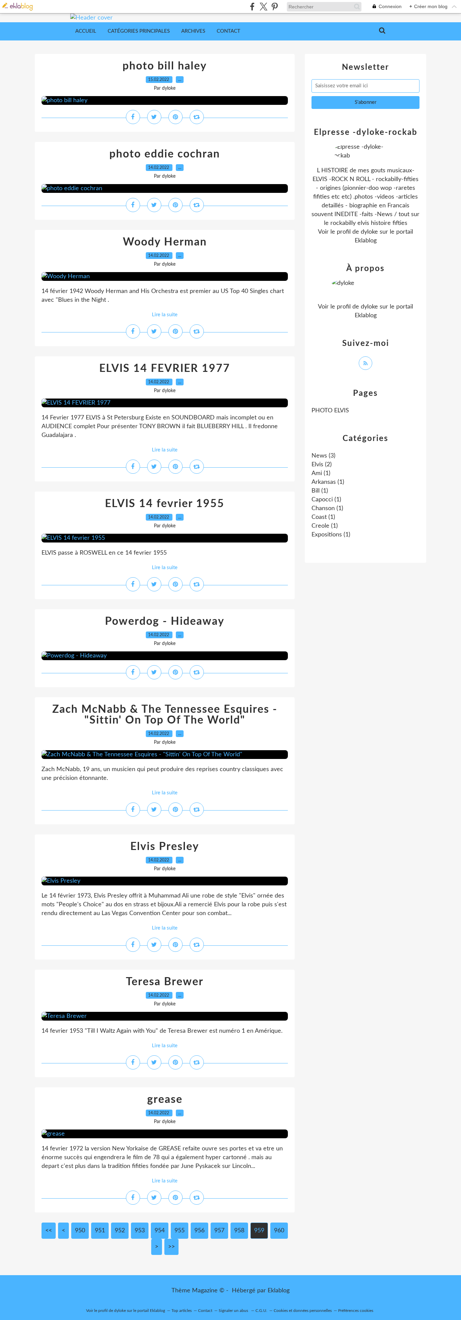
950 (80, 1231)
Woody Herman (165, 242)
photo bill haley (165, 66)
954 (160, 1231)
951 (100, 1231)
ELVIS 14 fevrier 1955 (164, 503)
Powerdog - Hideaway (164, 621)
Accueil (85, 31)
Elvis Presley (164, 846)
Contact (228, 31)
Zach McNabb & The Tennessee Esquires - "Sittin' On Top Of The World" (164, 715)
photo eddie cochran (164, 154)
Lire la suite (165, 314)
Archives (193, 31)
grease (165, 1099)
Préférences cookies (355, 1311)
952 (120, 1231)
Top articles (181, 1311)
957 (219, 1231)
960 (279, 1231)
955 (179, 1231)
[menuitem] (85, 31)
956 (199, 1231)
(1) (320, 473)
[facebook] (252, 6)
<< (48, 1231)
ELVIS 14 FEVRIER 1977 (164, 368)
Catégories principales (139, 31)
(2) (321, 465)
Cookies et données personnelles (303, 1311)
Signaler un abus (234, 1311)
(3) (323, 456)
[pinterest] (274, 6)
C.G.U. (261, 1311)
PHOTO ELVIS (330, 411)
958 (239, 1231)
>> (171, 1247)
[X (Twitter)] (263, 6)
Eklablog (279, 1291)
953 (140, 1231)
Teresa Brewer (165, 981)
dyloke (369, 232)
